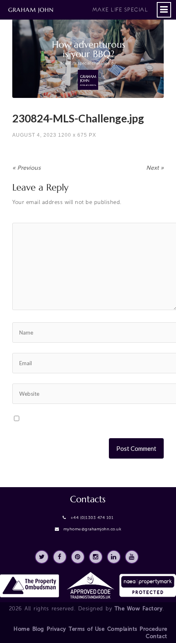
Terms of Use (86, 629)
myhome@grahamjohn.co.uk (92, 529)
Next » (155, 167)
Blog (38, 629)
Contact (156, 636)
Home (21, 629)
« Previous (26, 167)
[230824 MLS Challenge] (88, 55)
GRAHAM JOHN (78, 9)
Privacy (56, 629)
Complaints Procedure (137, 629)
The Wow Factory (139, 608)
